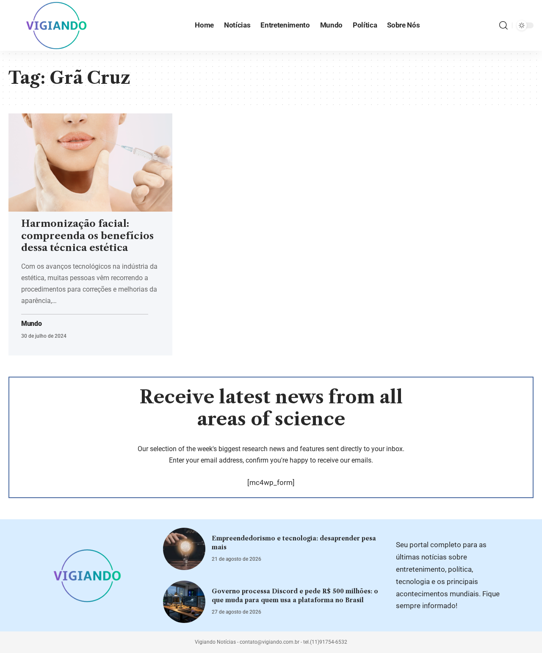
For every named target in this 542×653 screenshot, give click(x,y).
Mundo (31, 323)
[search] (503, 25)
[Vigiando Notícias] (58, 25)
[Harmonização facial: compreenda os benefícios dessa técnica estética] (90, 162)
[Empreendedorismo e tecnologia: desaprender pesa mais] (184, 549)
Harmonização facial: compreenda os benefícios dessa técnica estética (87, 235)
